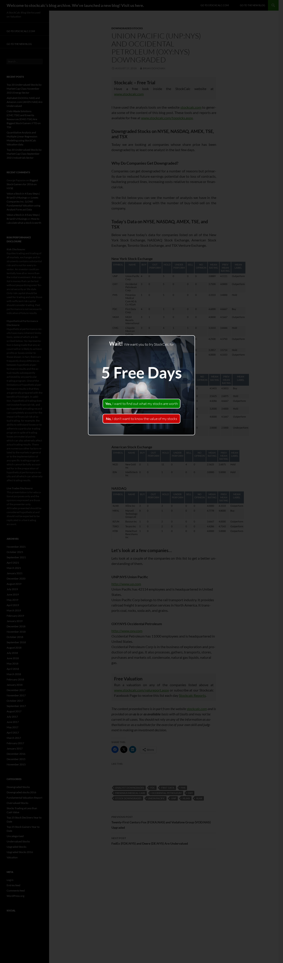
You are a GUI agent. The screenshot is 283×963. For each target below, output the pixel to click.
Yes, (141, 403)
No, (141, 418)
